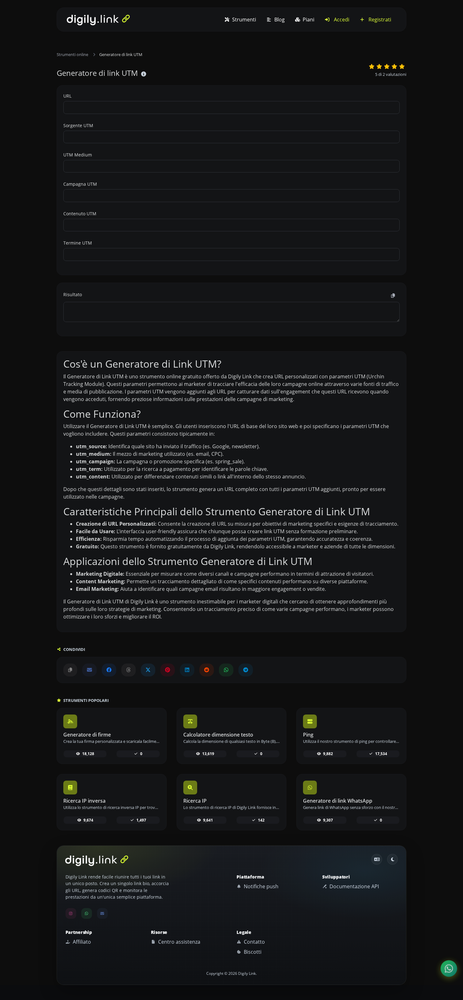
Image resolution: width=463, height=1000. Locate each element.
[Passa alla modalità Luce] (392, 859)
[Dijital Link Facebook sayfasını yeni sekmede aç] (109, 670)
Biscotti (252, 951)
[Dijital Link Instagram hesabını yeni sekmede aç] (71, 913)
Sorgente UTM (78, 125)
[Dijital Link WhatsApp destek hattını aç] (226, 670)
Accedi (341, 19)
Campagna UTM (80, 184)
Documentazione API (353, 886)
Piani (307, 19)
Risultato (72, 294)
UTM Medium (77, 155)
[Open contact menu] (449, 968)
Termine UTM (77, 243)
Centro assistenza (178, 941)
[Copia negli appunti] (393, 295)
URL (67, 96)
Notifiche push (260, 886)
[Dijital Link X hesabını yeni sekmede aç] (148, 670)
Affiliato (81, 941)
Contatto (254, 941)
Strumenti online (72, 54)
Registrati (379, 19)
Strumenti (243, 19)
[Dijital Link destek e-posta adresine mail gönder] (89, 670)
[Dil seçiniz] (376, 859)
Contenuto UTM (79, 214)
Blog (279, 19)
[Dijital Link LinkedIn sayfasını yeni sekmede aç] (187, 670)
